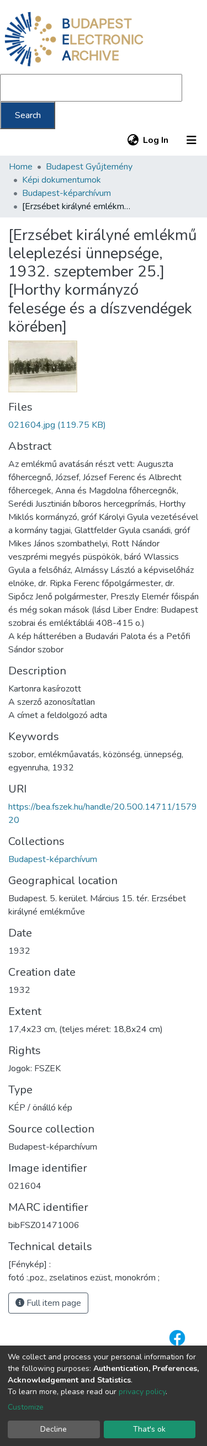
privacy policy (142, 1391)
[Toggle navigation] (191, 140)
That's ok (149, 1429)
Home (21, 167)
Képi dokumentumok (61, 180)
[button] (133, 140)
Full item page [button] (52, 1303)
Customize (26, 1407)
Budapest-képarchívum (66, 193)
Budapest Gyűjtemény (89, 167)
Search (28, 115)
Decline (53, 1429)
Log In (156, 140)
